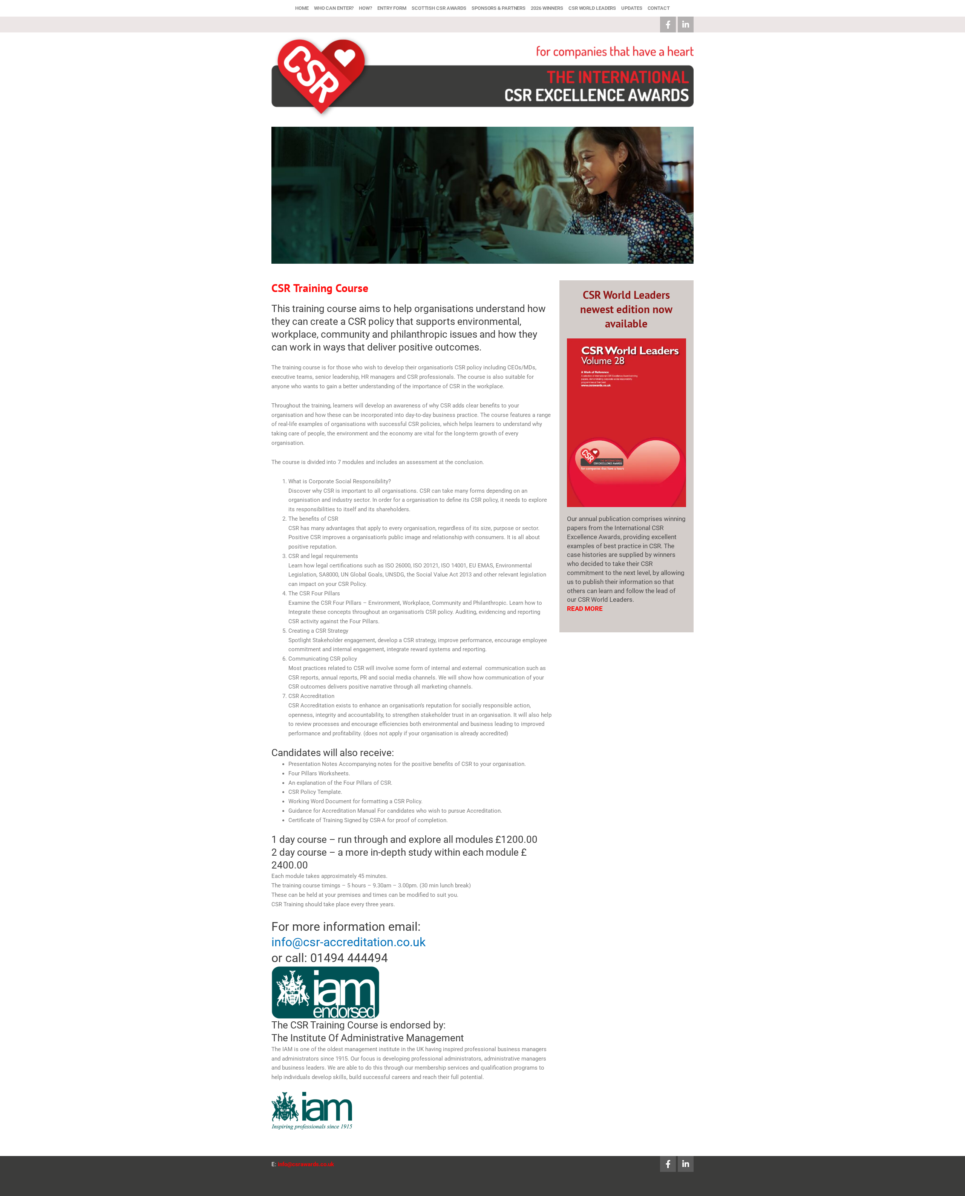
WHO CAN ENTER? (334, 8)
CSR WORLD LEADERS (592, 8)
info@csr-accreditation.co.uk (348, 942)
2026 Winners (547, 8)
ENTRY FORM (391, 8)
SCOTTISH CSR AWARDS (439, 8)
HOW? (365, 8)
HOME (302, 8)
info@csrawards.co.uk (306, 1164)
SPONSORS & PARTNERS (498, 8)
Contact (659, 8)
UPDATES (631, 8)
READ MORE (585, 608)
